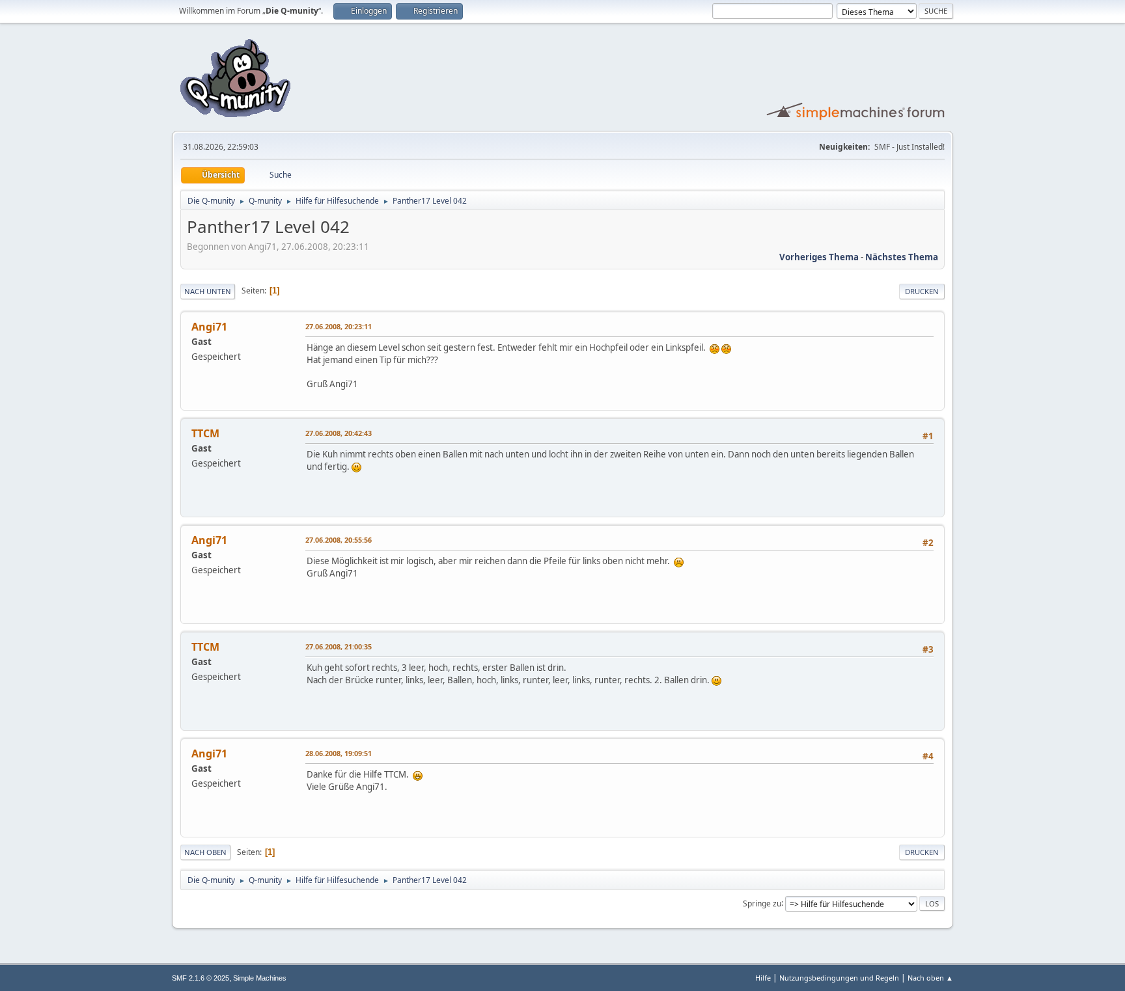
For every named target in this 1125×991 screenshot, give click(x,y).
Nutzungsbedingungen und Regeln (839, 978)
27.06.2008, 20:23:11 (338, 326)
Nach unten (207, 291)
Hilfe (763, 978)
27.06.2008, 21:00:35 (338, 646)
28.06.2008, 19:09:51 (338, 753)
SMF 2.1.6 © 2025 (200, 978)
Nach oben (205, 852)
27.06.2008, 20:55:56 (338, 540)
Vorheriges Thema (819, 257)
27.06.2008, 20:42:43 (338, 433)
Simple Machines (259, 978)
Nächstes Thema (901, 257)
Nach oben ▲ (930, 978)
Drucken (922, 291)
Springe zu (762, 902)
